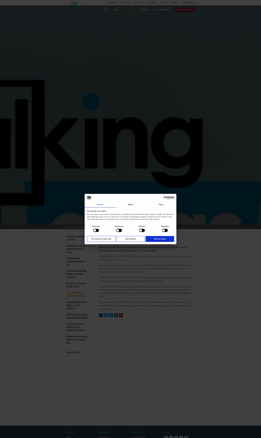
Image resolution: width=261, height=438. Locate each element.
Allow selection (130, 239)
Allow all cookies (160, 239)
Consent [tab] (100, 204)
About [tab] (161, 204)
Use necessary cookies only (101, 239)
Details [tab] (130, 204)
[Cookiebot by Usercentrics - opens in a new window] (165, 197)
